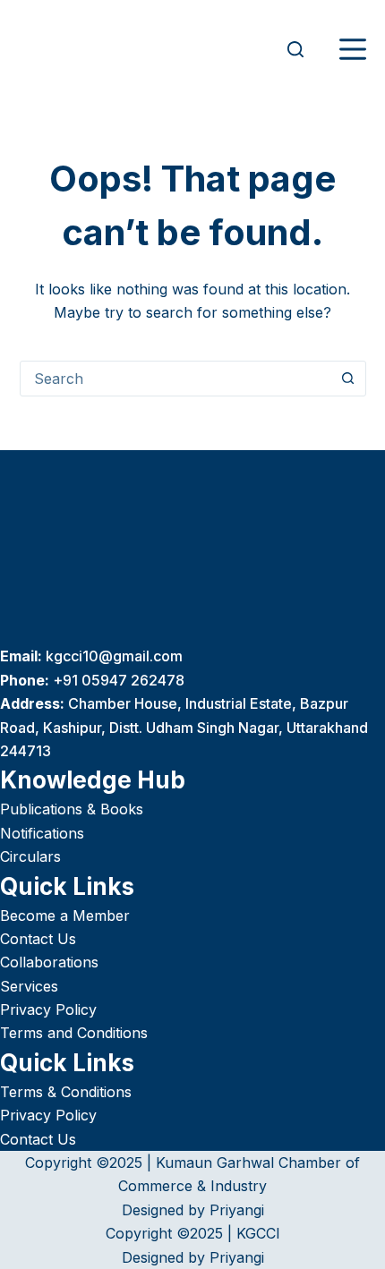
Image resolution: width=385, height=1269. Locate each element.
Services (29, 986)
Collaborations (49, 962)
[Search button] (348, 379)
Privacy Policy (48, 1009)
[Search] (295, 49)
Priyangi (237, 1210)
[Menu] (352, 49)
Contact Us (38, 939)
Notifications (42, 833)
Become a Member (65, 915)
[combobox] (176, 378)
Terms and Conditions (74, 1033)
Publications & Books (71, 809)
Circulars (30, 856)
